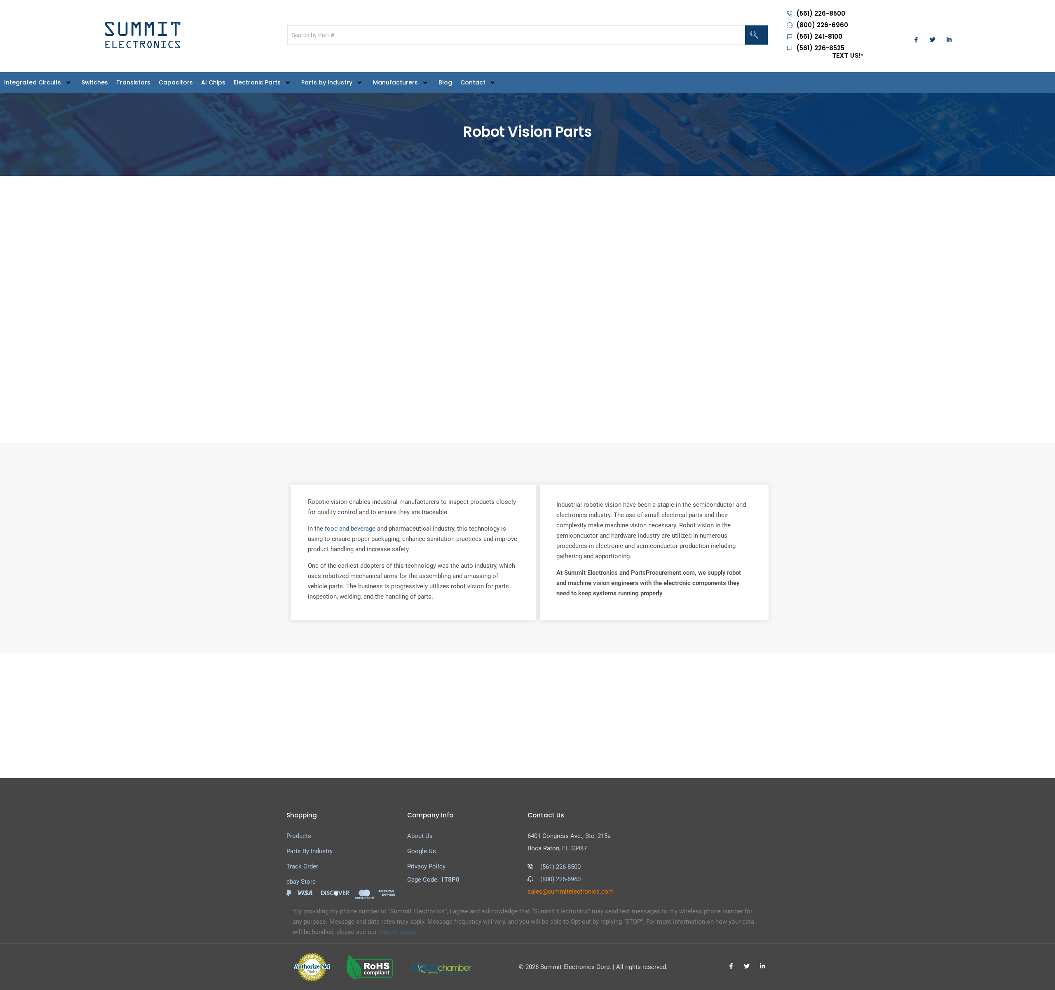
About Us (420, 836)
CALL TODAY (656, 716)
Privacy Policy (426, 866)
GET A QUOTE (725, 716)
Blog (445, 82)
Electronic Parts (257, 82)
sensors (720, 303)
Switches (95, 82)
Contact (472, 82)
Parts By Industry (309, 851)
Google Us (421, 851)
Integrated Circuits (32, 82)
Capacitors (176, 82)
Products (298, 836)
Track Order (302, 866)
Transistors (133, 82)
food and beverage (350, 528)
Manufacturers (395, 82)
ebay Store (301, 881)
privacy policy (396, 932)
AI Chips (213, 82)
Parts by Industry (326, 82)
